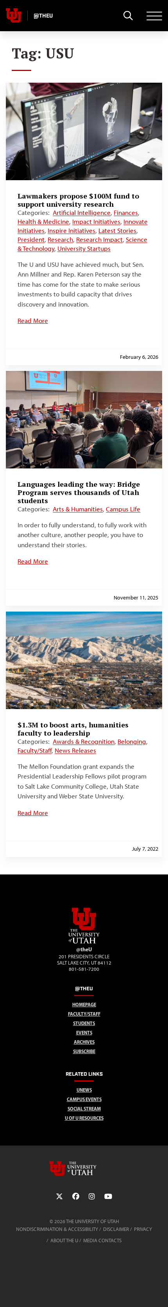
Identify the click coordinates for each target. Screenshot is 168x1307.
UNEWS (84, 1090)
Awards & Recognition (83, 741)
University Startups (84, 248)
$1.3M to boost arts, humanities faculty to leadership (73, 729)
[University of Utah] (84, 1168)
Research (60, 239)
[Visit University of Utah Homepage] (13, 15)
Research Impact (99, 239)
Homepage (84, 1004)
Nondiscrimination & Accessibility (57, 1229)
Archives (84, 1042)
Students (84, 1023)
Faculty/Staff (35, 750)
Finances (126, 212)
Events (84, 1033)
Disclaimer (116, 1229)
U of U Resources (84, 1118)
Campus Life (123, 509)
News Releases (75, 750)
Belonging (132, 741)
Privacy (143, 1229)
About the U (64, 1240)
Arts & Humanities (78, 509)
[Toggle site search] (128, 15)
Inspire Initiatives (71, 230)
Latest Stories (117, 230)
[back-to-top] (158, 1291)
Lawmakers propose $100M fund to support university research (78, 200)
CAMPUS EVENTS (84, 1099)
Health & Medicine (43, 221)
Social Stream (84, 1109)
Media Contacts (102, 1240)
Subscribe (84, 1051)
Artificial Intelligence (82, 212)
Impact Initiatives (96, 221)
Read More (33, 321)
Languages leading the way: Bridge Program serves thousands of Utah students (79, 492)
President (31, 239)
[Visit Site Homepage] (84, 942)
